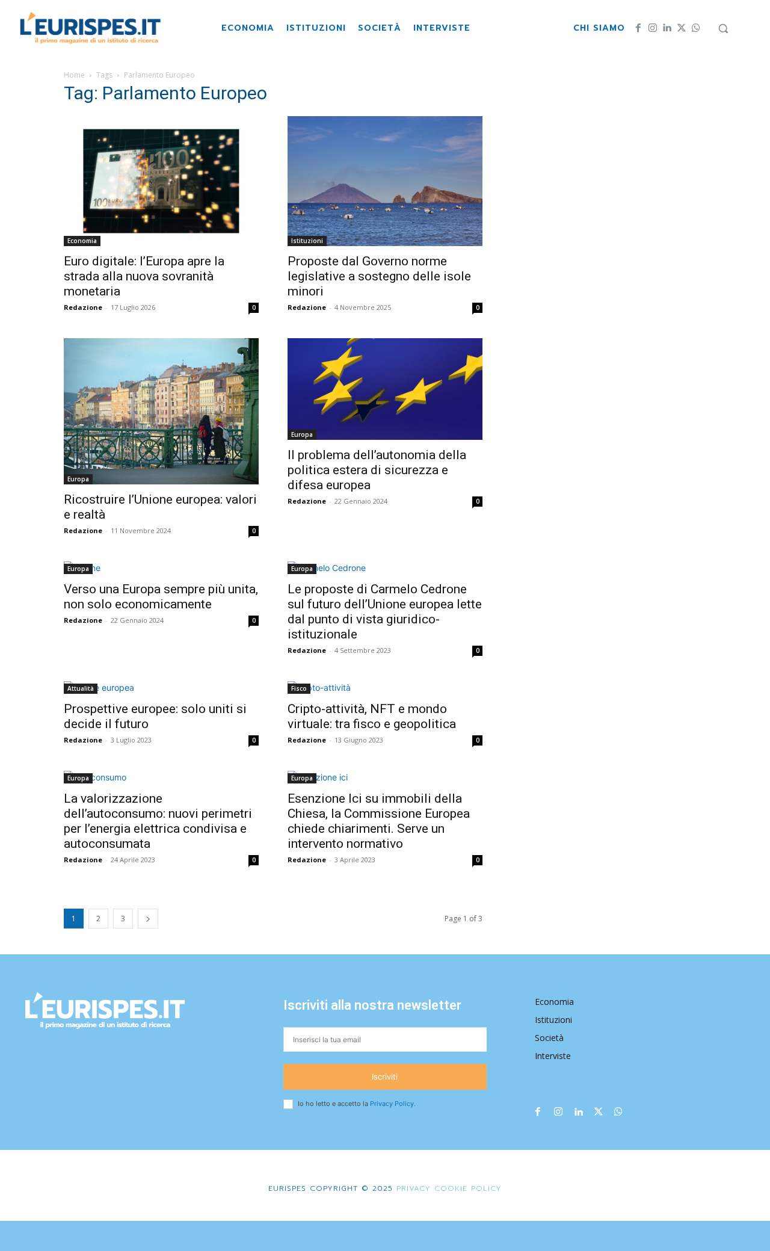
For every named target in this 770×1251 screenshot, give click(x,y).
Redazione (83, 307)
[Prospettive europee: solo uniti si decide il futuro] (161, 687)
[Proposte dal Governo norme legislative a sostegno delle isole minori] (385, 181)
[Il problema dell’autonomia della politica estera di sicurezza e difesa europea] (385, 388)
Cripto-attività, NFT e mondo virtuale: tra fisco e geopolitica (372, 716)
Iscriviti (385, 1076)
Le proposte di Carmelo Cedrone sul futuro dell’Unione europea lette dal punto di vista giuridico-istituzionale (385, 611)
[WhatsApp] (696, 28)
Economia (82, 240)
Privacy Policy (392, 1103)
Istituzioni (307, 240)
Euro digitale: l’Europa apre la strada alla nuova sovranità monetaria (144, 276)
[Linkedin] (667, 28)
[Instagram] (652, 28)
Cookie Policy (468, 1188)
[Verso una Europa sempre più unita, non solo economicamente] (161, 567)
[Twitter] (681, 28)
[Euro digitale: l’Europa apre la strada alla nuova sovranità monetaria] (161, 181)
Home (74, 75)
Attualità (80, 688)
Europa (78, 479)
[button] (723, 28)
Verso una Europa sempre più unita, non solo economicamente (161, 596)
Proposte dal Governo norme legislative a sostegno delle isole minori (379, 276)
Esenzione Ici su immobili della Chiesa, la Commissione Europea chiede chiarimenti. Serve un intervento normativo (379, 821)
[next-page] (148, 918)
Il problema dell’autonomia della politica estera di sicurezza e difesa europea (377, 470)
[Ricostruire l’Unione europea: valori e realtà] (161, 411)
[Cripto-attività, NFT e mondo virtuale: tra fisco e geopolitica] (385, 687)
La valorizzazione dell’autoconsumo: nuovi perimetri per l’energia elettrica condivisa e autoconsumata (158, 821)
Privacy (412, 1188)
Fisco (299, 688)
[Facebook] (638, 28)
